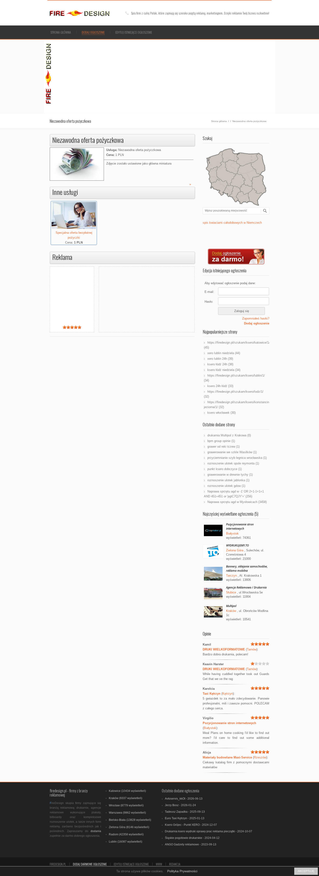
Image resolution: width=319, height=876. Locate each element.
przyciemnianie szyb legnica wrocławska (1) (237, 458)
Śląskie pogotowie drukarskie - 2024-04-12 (192, 838)
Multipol (231, 606)
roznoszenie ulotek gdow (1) (226, 486)
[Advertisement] (164, 76)
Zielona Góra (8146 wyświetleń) (129, 827)
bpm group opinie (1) (221, 441)
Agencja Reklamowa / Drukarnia (246, 587)
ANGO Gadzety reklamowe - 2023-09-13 (190, 844)
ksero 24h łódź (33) (220, 386)
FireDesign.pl (58, 864)
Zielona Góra (234, 550)
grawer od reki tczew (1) (223, 446)
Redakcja (174, 864)
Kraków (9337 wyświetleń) (125, 798)
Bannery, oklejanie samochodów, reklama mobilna (247, 568)
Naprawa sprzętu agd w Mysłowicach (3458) (237, 502)
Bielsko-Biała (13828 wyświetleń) (130, 820)
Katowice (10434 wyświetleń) (127, 791)
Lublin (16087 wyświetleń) (125, 841)
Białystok (232, 533)
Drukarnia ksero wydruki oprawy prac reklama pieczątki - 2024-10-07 (208, 831)
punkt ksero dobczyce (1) (224, 469)
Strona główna (60, 32)
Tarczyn (231, 575)
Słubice (231, 592)
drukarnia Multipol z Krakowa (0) (229, 435)
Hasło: (209, 301)
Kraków (231, 611)
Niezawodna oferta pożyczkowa (249, 121)
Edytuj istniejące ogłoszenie (133, 32)
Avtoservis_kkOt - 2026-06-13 (183, 798)
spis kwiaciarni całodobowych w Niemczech (232, 222)
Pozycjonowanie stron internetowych (240, 526)
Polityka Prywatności (182, 871)
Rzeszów (260, 757)
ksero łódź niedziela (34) (223, 370)
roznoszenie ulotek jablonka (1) (228, 480)
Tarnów (251, 649)
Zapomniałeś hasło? (255, 318)
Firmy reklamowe (86, 13)
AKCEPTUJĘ (306, 871)
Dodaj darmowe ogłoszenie (90, 864)
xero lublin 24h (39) (220, 358)
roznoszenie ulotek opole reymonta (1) (233, 463)
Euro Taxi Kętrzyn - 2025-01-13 (184, 818)
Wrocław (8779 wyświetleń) (126, 805)
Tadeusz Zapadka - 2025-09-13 (185, 811)
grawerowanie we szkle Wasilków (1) (232, 452)
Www (159, 864)
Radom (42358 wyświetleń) (126, 834)
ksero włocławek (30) (221, 412)
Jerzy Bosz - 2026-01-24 (180, 805)
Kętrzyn (227, 693)
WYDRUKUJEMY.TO (237, 545)
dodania (96, 831)
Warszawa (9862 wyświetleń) (127, 812)
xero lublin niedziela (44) (223, 353)
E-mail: (209, 292)
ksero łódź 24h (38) (220, 364)
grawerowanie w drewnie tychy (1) (230, 474)
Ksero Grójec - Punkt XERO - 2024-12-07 (191, 824)
